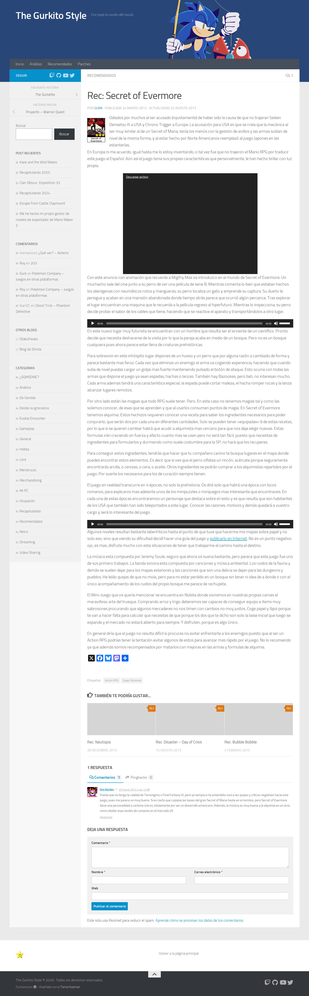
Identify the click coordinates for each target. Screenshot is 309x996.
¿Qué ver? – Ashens (53, 253)
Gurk (98, 108)
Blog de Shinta (30, 349)
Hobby (24, 449)
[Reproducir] (93, 323)
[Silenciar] (276, 323)
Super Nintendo (132, 680)
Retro (24, 532)
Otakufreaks (29, 339)
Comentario (100, 843)
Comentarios (107, 777)
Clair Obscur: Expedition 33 (40, 183)
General (25, 439)
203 (34, 263)
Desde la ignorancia (34, 408)
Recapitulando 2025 (35, 172)
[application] (190, 223)
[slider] (285, 323)
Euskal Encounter (32, 418)
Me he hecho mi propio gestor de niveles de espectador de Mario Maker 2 (44, 219)
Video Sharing (30, 552)
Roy (22, 263)
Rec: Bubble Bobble (240, 741)
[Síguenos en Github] (58, 75)
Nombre (98, 872)
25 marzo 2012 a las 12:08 (134, 789)
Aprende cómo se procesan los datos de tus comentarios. (200, 920)
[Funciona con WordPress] (35, 987)
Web (94, 888)
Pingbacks (141, 777)
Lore (23, 459)
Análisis (36, 64)
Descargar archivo (137, 176)
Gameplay (27, 428)
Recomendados (60, 64)
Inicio (20, 64)
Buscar (21, 125)
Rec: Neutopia (99, 741)
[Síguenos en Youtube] (65, 75)
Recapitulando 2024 (35, 193)
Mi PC (24, 490)
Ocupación (27, 501)
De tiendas (28, 398)
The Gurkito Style (51, 15)
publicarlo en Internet (228, 538)
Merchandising (31, 480)
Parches (84, 64)
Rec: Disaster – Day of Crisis (179, 741)
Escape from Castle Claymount (42, 203)
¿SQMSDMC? (29, 377)
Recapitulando (30, 511)
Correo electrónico (208, 872)
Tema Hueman (70, 987)
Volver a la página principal (179, 953)
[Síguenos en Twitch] (51, 75)
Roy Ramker (107, 789)
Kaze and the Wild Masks (38, 162)
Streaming (27, 542)
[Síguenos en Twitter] (72, 75)
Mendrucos (28, 470)
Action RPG (112, 680)
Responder (106, 817)
